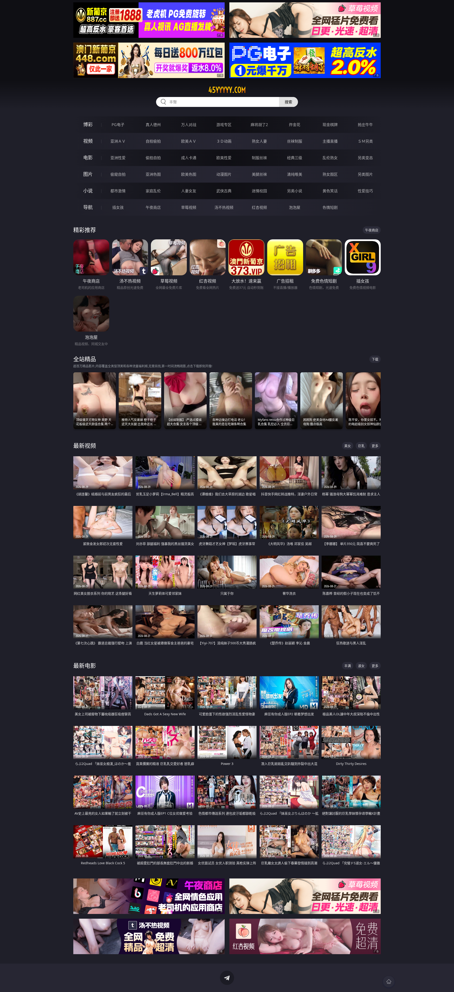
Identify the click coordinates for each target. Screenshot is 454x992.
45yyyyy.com (227, 90)
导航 (88, 207)
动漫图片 (223, 174)
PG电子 (118, 124)
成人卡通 (188, 157)
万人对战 (188, 124)
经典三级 (294, 157)
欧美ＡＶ (188, 141)
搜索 (288, 102)
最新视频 (84, 445)
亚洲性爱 (118, 157)
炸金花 (294, 124)
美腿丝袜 (259, 174)
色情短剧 (330, 207)
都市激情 (118, 190)
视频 (88, 141)
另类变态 (365, 157)
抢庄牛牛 (365, 124)
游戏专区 (223, 124)
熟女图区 (330, 174)
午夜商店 (153, 207)
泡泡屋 (294, 207)
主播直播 (330, 141)
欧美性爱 (223, 157)
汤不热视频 (223, 207)
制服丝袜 (259, 157)
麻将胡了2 (259, 124)
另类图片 (365, 174)
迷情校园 (259, 190)
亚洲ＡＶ (118, 141)
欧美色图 (188, 174)
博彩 (88, 124)
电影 (88, 157)
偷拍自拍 (153, 157)
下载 (375, 359)
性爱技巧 (365, 190)
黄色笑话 (330, 190)
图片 (88, 174)
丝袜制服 (294, 141)
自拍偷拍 (153, 141)
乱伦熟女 (330, 157)
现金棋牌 (330, 124)
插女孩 (118, 207)
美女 (347, 445)
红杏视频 (259, 207)
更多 (375, 445)
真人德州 (153, 124)
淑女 (361, 665)
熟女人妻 (259, 141)
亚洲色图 (153, 174)
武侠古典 (223, 190)
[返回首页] (388, 981)
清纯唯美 (294, 174)
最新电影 (84, 665)
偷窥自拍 (118, 174)
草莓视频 (188, 207)
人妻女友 (188, 190)
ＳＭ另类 (365, 141)
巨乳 (361, 445)
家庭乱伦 (153, 190)
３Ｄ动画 (223, 141)
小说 (88, 191)
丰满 (347, 665)
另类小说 (294, 190)
